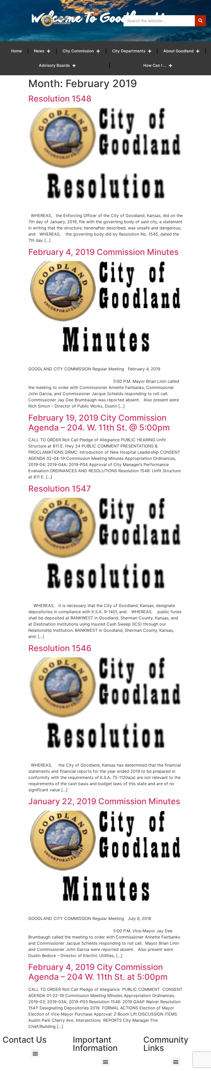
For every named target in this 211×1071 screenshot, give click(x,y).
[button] (35, 1053)
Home (16, 50)
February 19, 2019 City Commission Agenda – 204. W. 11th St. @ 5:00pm (99, 423)
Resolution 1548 (59, 99)
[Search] (200, 20)
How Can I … (154, 65)
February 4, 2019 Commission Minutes (103, 252)
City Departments (128, 50)
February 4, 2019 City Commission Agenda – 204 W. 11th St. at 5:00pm (98, 972)
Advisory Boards (54, 65)
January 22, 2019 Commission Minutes (104, 801)
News (39, 50)
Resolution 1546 (59, 648)
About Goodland (178, 50)
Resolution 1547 (59, 489)
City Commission (78, 50)
